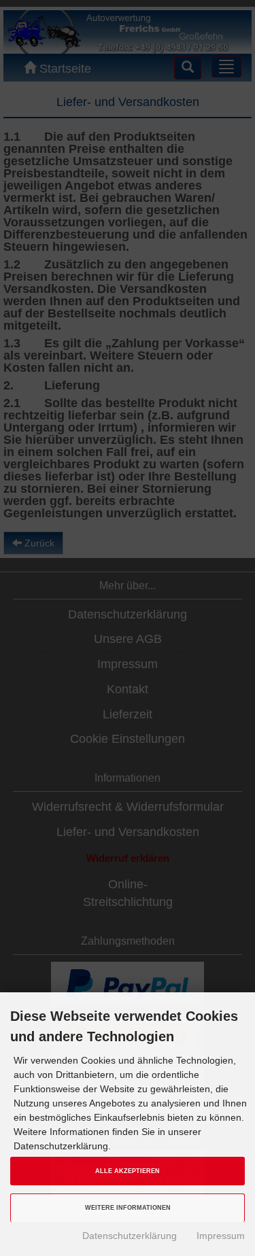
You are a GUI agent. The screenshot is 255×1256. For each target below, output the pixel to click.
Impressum (221, 1235)
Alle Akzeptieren (127, 1171)
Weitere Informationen (128, 1207)
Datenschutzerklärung (129, 1235)
